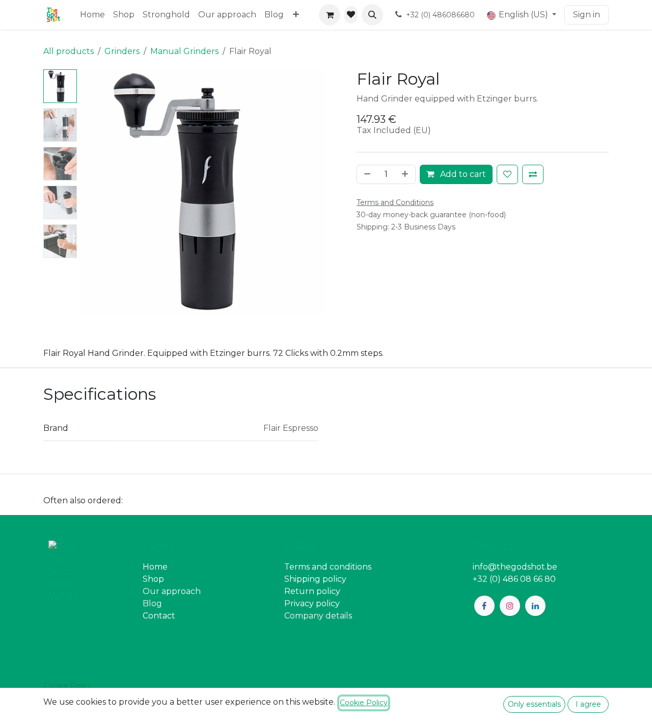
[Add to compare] (533, 174)
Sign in (586, 14)
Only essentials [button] (534, 704)
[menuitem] (92, 15)
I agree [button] (588, 704)
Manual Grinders (184, 51)
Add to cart (462, 174)
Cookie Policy (68, 685)
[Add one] (406, 174)
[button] (372, 14)
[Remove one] (366, 174)
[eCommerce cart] (329, 14)
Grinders (122, 51)
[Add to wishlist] (507, 174)
